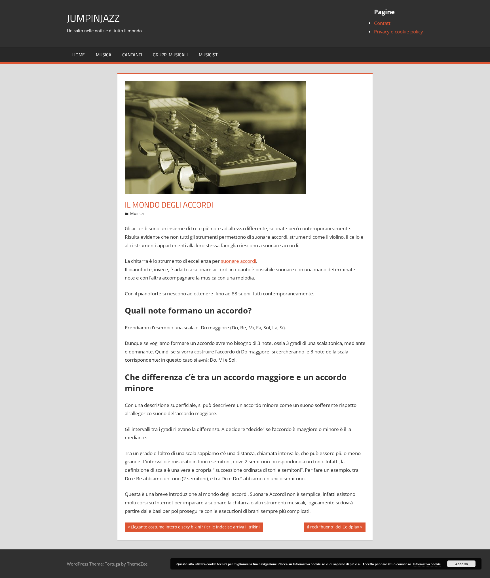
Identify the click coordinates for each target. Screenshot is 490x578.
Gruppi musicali (170, 54)
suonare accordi (238, 261)
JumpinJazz (93, 18)
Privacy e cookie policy (398, 31)
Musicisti (209, 54)
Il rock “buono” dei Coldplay (333, 528)
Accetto (461, 563)
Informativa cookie (427, 564)
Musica (103, 54)
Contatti (383, 23)
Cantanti (132, 54)
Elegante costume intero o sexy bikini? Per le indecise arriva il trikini (195, 528)
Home (78, 54)
